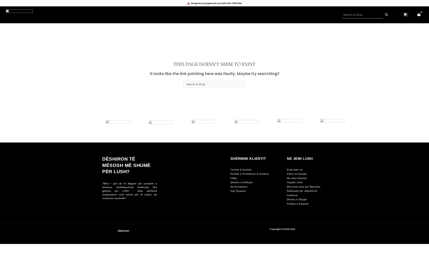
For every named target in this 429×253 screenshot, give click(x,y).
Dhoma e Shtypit (297, 199)
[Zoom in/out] (3, 246)
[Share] (18, 246)
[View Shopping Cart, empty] (419, 15)
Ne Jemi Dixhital (297, 178)
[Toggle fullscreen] (10, 246)
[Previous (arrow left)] (3, 251)
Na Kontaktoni (239, 187)
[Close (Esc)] (25, 246)
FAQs (233, 178)
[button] (122, 231)
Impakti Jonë (294, 182)
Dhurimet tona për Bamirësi (303, 187)
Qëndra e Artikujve (241, 182)
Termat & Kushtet (241, 169)
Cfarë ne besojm (297, 174)
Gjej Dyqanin (238, 191)
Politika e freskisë (298, 204)
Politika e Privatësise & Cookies (249, 174)
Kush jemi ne (295, 169)
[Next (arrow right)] (10, 251)
